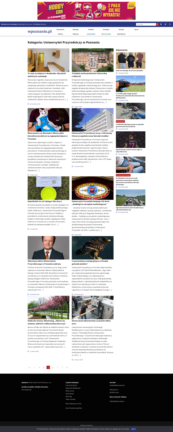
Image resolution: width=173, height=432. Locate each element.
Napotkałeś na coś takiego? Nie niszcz (45, 201)
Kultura (60, 34)
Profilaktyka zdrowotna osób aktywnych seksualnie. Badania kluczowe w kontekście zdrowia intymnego (127, 181)
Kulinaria (76, 34)
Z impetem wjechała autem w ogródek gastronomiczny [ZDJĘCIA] (130, 125)
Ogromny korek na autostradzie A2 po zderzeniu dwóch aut (129, 209)
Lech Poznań (91, 34)
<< (29, 367)
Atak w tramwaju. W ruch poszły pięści (129, 70)
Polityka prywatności (86, 425)
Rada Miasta (121, 34)
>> (67, 367)
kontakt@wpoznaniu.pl (39, 24)
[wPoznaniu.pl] (40, 31)
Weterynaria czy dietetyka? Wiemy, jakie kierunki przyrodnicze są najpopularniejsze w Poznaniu (48, 136)
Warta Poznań (106, 34)
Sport (136, 29)
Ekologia (76, 29)
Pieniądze (106, 29)
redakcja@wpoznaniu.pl (117, 385)
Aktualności (60, 29)
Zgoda (133, 429)
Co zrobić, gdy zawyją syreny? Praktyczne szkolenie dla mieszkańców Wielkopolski (130, 96)
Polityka (91, 29)
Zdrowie (121, 29)
